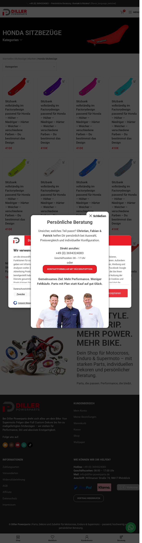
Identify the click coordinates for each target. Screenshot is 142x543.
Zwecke (21, 294)
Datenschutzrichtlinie (24, 289)
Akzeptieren (114, 293)
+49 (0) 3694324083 (70, 253)
